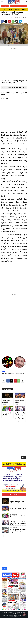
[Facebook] (2, 21)
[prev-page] (3, 536)
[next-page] (5, 536)
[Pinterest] (9, 21)
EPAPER (4, 568)
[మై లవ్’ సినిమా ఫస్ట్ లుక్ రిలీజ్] (7, 408)
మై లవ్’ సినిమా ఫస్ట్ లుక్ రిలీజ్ (17, 516)
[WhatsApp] (13, 21)
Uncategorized (14, 507)
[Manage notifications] (24, 614)
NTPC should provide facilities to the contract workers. (13, 373)
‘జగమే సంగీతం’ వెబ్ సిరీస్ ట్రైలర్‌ (18, 509)
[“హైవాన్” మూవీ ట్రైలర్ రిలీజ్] (7, 395)
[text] (14, 87)
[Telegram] (20, 21)
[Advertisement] (14, 63)
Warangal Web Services (14, 613)
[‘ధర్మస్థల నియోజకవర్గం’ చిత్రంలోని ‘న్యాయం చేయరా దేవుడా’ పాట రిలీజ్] (5, 530)
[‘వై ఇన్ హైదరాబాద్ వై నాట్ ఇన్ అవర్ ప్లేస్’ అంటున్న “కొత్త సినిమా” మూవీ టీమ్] (20, 408)
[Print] (16, 21)
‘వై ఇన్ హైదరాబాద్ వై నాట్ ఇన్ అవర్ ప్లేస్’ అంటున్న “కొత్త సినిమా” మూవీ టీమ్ (18, 523)
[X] (5, 21)
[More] (22, 381)
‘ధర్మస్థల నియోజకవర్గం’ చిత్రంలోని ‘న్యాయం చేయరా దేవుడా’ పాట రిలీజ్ (18, 531)
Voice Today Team (10, 17)
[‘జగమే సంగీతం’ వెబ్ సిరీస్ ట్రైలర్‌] (20, 395)
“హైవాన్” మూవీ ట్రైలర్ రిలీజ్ (17, 501)
